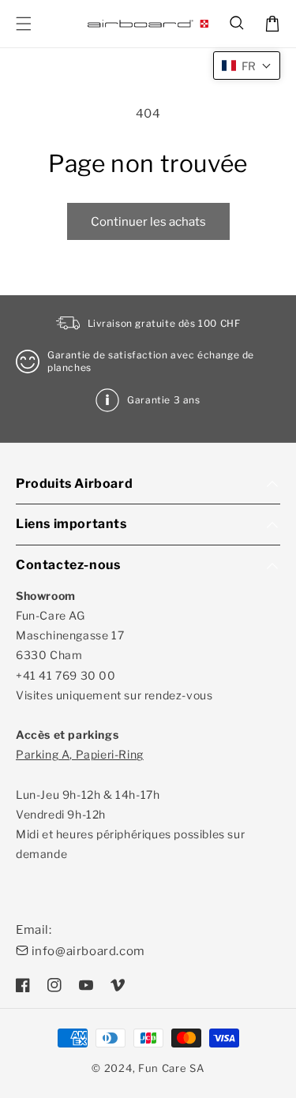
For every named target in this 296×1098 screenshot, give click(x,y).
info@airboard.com (88, 951)
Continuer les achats (148, 222)
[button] (237, 24)
